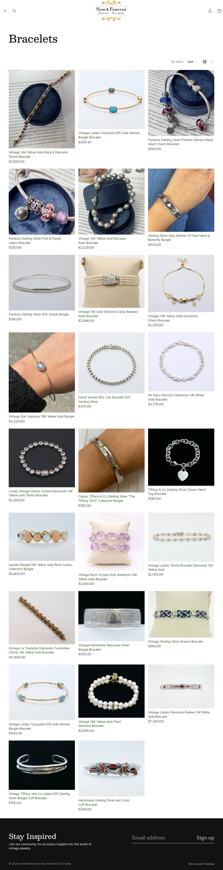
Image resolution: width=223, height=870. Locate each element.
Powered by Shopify (58, 863)
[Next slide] (68, 109)
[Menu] (5, 11)
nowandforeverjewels (32, 863)
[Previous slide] (15, 109)
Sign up (205, 837)
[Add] (68, 142)
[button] (192, 61)
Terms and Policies (201, 864)
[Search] (14, 11)
